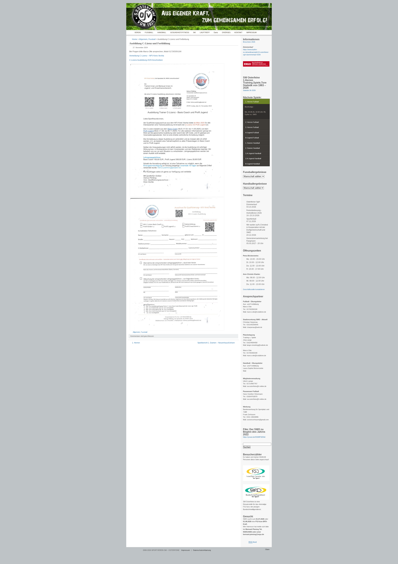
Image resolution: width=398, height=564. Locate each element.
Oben (267, 549)
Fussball (152, 39)
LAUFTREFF (205, 32)
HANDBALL (161, 32)
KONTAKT (238, 32)
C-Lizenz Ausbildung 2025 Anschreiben (146, 60)
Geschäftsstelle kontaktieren (254, 289)
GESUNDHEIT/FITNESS (179, 32)
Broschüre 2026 (249, 42)
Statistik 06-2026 (249, 90)
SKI (194, 32)
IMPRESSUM (251, 32)
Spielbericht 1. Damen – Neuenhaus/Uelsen (216, 343)
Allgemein (143, 39)
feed (253, 542)
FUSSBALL (149, 32)
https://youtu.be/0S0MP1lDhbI (254, 437)
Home (129, 32)
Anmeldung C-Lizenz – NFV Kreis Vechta (146, 56)
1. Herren (136, 343)
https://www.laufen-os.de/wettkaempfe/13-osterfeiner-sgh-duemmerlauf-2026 (256, 52)
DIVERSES (226, 32)
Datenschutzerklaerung (202, 550)
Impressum (185, 550)
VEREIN (137, 32)
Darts (216, 32)
